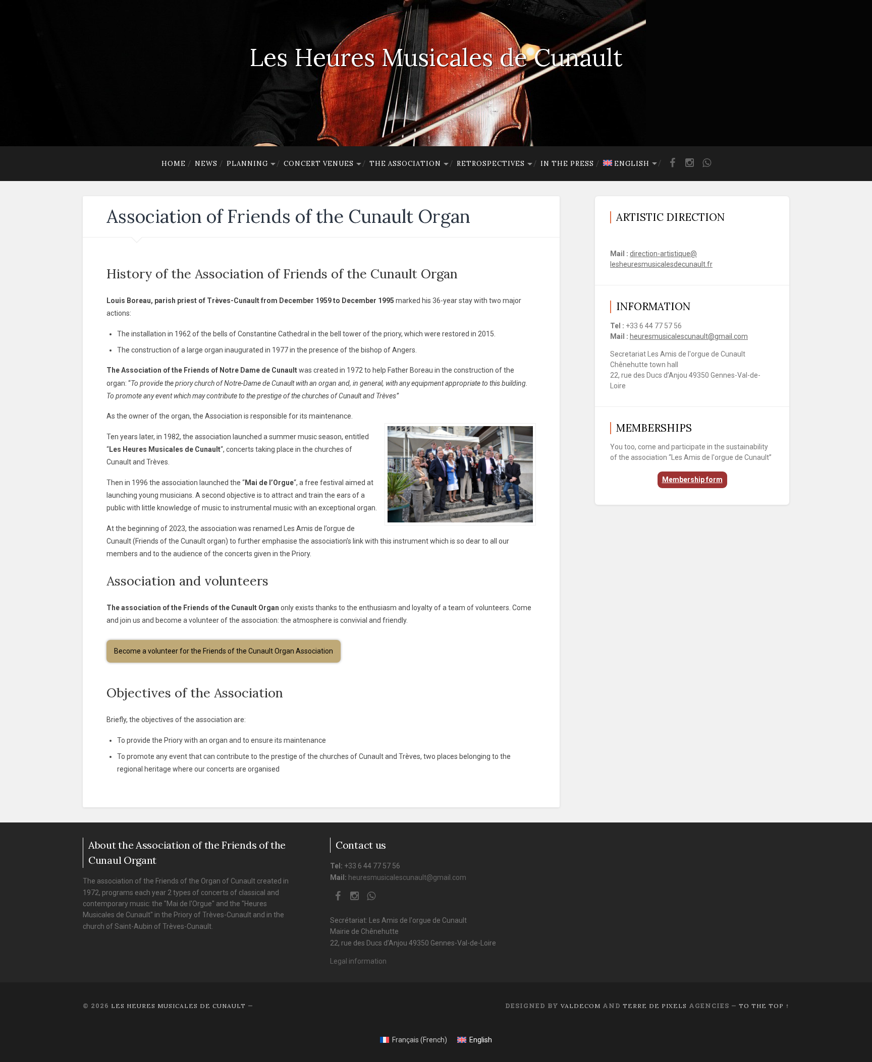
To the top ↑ (764, 1006)
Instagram (689, 166)
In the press (567, 163)
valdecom (581, 1006)
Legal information (358, 961)
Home (173, 163)
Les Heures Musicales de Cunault (436, 57)
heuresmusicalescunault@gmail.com (689, 336)
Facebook (672, 166)
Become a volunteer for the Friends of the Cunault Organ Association (223, 651)
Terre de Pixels (655, 1006)
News (206, 163)
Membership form (692, 480)
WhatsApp (707, 166)
